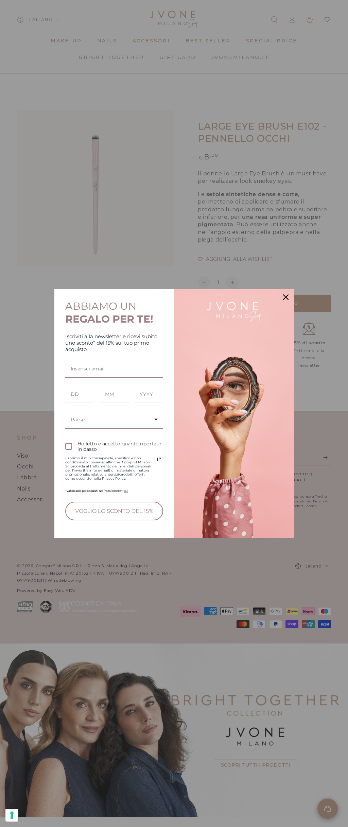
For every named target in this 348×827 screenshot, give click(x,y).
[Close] (286, 297)
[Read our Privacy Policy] (159, 459)
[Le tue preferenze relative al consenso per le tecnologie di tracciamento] (11, 815)
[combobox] (114, 420)
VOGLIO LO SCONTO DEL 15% (114, 511)
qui (126, 491)
